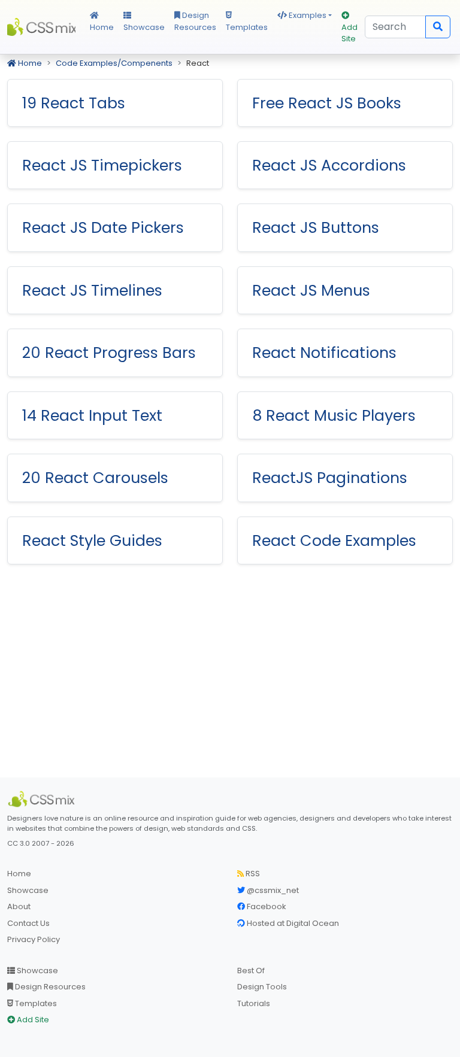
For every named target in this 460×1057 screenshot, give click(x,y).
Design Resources (195, 21)
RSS (252, 873)
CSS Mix (41, 27)
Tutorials (253, 1003)
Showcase (144, 27)
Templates (247, 27)
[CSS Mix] (43, 799)
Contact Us (28, 923)
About (19, 906)
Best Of (251, 970)
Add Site (349, 33)
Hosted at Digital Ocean (292, 923)
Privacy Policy (33, 939)
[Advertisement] (230, 673)
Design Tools (262, 986)
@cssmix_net (272, 890)
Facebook (265, 906)
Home (102, 27)
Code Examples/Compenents (114, 63)
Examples (306, 15)
